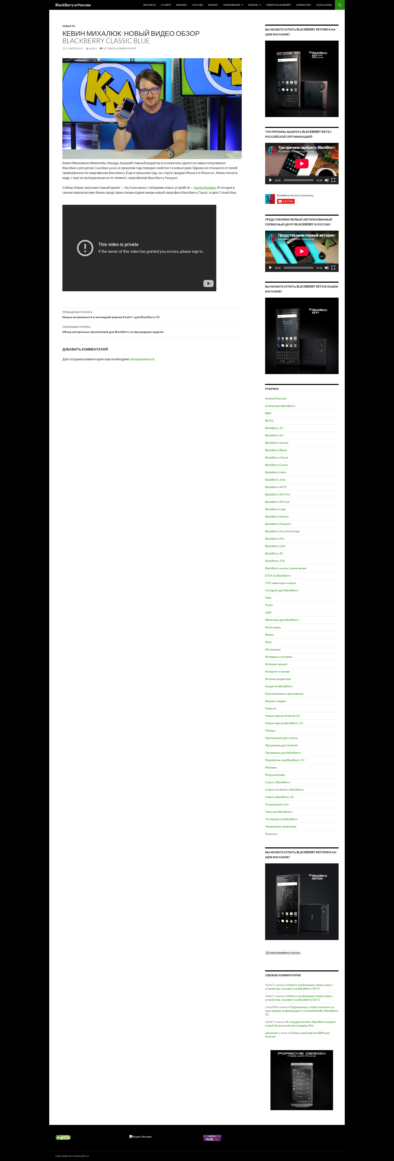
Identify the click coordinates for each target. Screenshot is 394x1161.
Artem (93, 48)
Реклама (271, 767)
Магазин (181, 4)
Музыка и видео (275, 701)
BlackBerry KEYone (277, 501)
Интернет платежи (277, 671)
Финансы (271, 833)
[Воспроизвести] (270, 180)
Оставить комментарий (119, 48)
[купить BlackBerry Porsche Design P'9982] (302, 1080)
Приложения (231, 4)
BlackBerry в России (73, 5)
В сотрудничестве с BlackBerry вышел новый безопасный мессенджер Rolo (300, 1023)
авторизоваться (142, 359)
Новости (68, 26)
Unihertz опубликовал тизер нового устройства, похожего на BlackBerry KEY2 (298, 986)
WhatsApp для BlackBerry (282, 619)
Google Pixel (324, 4)
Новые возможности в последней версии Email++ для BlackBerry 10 (110, 315)
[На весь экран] (333, 180)
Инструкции (273, 649)
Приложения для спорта (281, 738)
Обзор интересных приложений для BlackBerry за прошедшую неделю (113, 329)
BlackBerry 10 (274, 428)
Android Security (276, 398)
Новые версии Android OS (282, 715)
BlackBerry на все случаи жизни (285, 568)
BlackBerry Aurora (276, 442)
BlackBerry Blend (276, 450)
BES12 (269, 420)
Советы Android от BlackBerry (284, 789)
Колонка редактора (278, 679)
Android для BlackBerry (280, 405)
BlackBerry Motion (277, 516)
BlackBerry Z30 (275, 560)
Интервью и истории (278, 656)
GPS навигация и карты (280, 583)
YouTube (197, 4)
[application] (302, 163)
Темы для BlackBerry (278, 811)
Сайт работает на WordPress (72, 1156)
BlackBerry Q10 (275, 546)
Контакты (149, 4)
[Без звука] (327, 180)
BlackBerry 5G (274, 435)
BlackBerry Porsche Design (282, 531)
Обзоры (253, 4)
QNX (268, 612)
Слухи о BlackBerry (277, 782)
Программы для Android (281, 745)
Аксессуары (273, 627)
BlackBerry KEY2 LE (277, 494)
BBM (268, 413)
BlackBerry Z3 (274, 553)
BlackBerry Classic (277, 457)
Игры (268, 642)
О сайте (166, 4)
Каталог (213, 4)
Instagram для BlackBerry (281, 590)
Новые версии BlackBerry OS (284, 723)
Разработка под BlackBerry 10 (284, 760)
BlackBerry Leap (275, 509)
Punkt (269, 605)
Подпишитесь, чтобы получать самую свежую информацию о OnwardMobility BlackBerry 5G (301, 1010)
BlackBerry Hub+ (276, 472)
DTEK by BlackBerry (278, 575)
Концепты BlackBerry (279, 686)
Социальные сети (277, 804)
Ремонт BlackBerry (278, 4)
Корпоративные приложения (284, 693)
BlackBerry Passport (278, 524)
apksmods (271, 1033)
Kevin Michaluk (205, 187)
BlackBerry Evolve (276, 465)
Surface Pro (303, 4)
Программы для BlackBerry (283, 752)
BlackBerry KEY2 (276, 487)
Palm (268, 597)
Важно (269, 634)
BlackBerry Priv (274, 538)
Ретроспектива (275, 774)
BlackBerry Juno (275, 479)
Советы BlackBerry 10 (279, 797)
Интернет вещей (276, 664)
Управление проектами (280, 826)
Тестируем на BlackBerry (281, 819)
